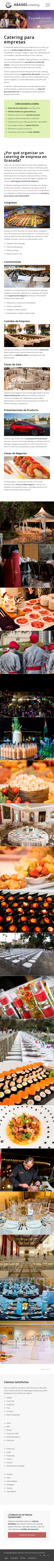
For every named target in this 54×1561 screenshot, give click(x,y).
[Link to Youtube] (44, 1555)
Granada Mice (32, 190)
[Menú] (46, 5)
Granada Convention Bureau (15, 190)
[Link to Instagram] (48, 1555)
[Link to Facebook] (40, 1555)
